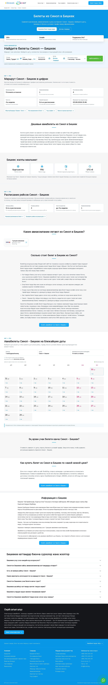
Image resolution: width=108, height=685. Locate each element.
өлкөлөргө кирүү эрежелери (63, 663)
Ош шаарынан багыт (36, 656)
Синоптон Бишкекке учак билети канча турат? (24, 581)
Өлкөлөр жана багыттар (37, 661)
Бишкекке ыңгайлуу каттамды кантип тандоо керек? (26, 586)
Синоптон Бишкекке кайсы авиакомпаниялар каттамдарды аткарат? (32, 565)
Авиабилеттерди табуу (95, 643)
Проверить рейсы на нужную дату (35, 216)
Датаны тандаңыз (64, 29)
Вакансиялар (8, 666)
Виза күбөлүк (59, 661)
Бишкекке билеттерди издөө (46, 29)
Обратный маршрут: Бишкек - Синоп (15, 110)
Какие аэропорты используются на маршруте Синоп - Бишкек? (30, 576)
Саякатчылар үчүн (72, 3)
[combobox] (11, 59)
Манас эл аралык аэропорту (66, 110)
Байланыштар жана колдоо (89, 651)
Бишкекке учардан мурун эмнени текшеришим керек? (26, 592)
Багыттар (40, 3)
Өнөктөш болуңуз (9, 661)
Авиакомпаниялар (51, 3)
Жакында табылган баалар (38, 669)
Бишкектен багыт (35, 653)
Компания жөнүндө (9, 656)
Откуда (8, 57)
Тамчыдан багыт (35, 658)
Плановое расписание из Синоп (14, 216)
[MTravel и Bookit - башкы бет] (15, 3)
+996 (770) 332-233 (87, 656)
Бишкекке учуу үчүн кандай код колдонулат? (23, 560)
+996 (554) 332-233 (87, 653)
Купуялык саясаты (60, 669)
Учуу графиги (61, 3)
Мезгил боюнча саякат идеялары (39, 663)
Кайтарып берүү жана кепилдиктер (65, 656)
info (85, 666)
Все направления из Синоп (36, 110)
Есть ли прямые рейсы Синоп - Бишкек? (21, 571)
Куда (24, 57)
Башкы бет (7, 7)
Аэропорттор (34, 666)
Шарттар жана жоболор (62, 666)
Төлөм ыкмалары (60, 653)
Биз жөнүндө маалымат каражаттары (15, 658)
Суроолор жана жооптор (62, 658)
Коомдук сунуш (60, 671)
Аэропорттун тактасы (36, 674)
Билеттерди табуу (96, 3)
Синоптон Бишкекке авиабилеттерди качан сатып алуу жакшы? (30, 597)
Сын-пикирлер (8, 663)
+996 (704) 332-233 (87, 658)
